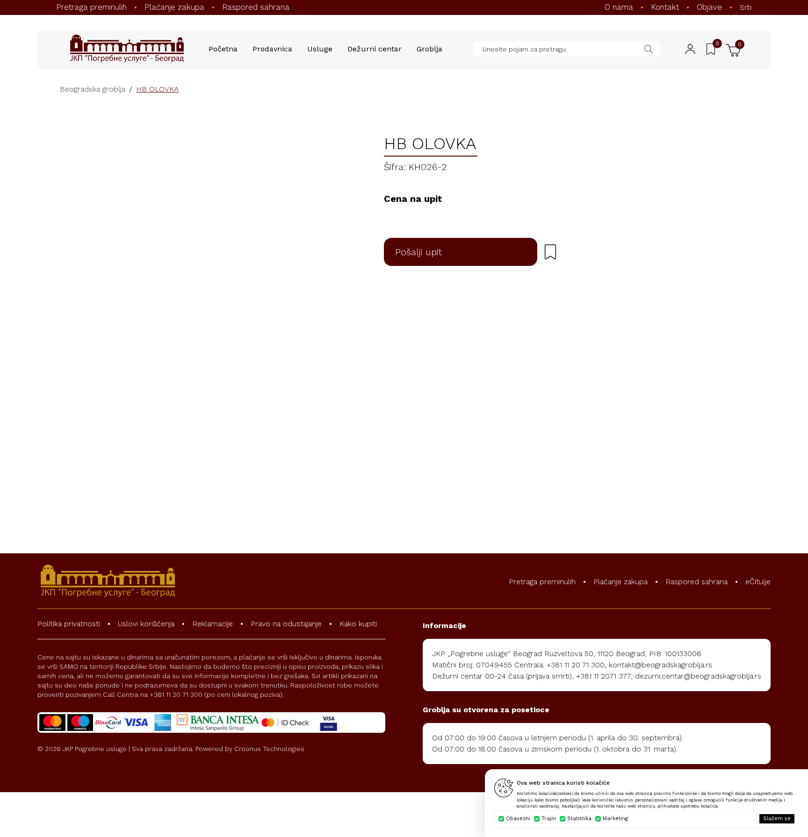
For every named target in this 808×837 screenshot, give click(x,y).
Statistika (579, 819)
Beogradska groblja (92, 89)
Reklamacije (212, 623)
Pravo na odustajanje (286, 623)
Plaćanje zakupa (174, 7)
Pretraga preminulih (91, 7)
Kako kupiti (358, 623)
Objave (709, 7)
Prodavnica (272, 48)
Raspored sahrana (255, 7)
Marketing (615, 819)
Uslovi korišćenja (146, 623)
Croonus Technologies (269, 748)
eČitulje (758, 581)
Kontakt (665, 7)
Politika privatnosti (68, 623)
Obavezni (518, 819)
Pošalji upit (418, 252)
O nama (619, 7)
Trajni (548, 819)
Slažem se (777, 819)
